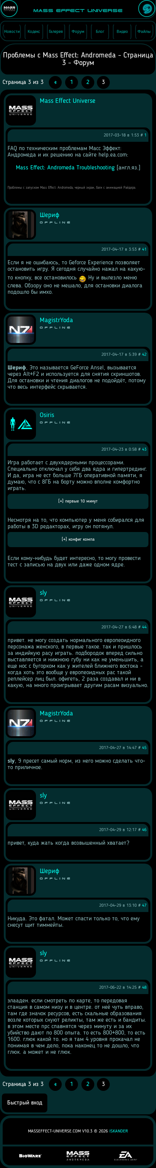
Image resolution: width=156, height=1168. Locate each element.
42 (144, 354)
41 (144, 249)
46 (144, 830)
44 (144, 627)
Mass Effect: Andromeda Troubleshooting (65, 168)
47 (144, 905)
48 (144, 987)
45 (144, 748)
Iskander (118, 1131)
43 (144, 449)
